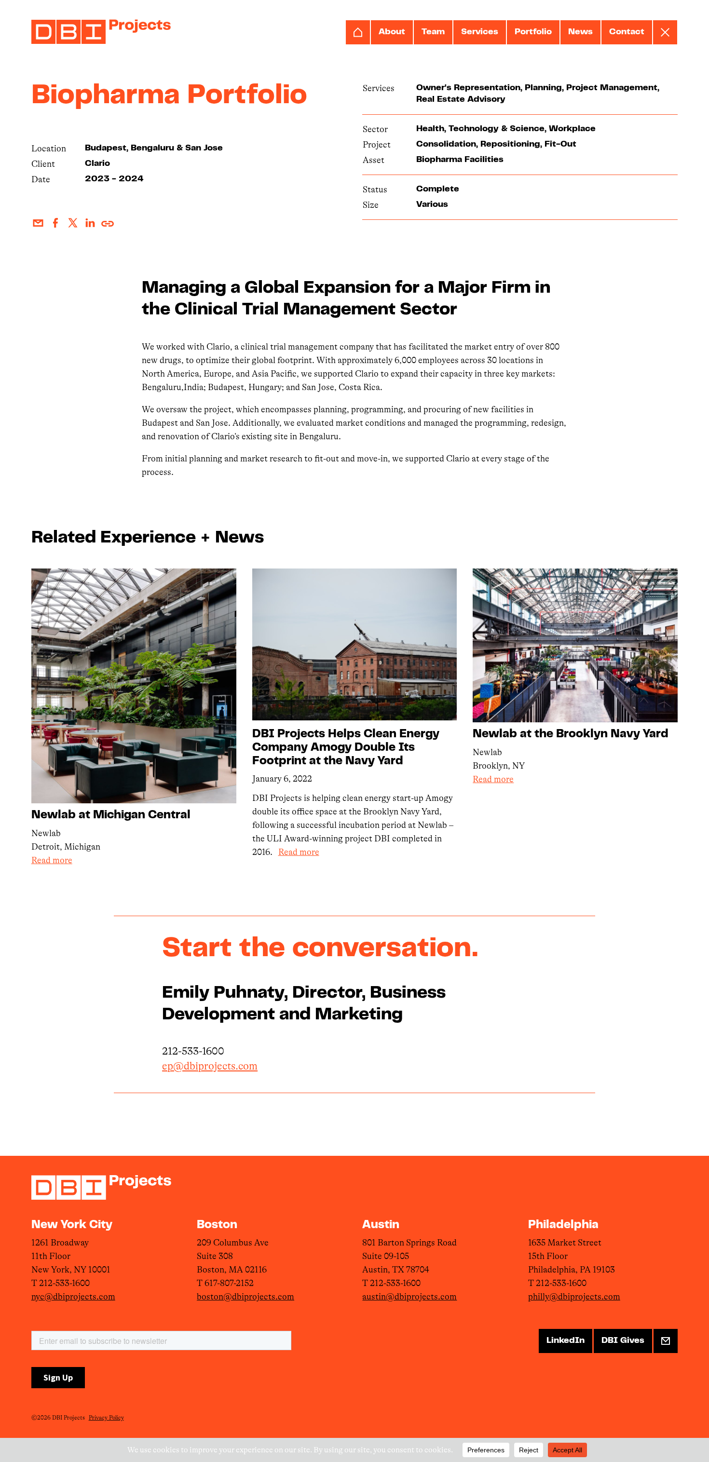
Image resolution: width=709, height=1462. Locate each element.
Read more (51, 860)
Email (38, 223)
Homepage (358, 32)
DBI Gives (622, 1341)
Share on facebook (55, 223)
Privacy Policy (106, 1417)
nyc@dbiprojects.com (73, 1296)
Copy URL (107, 223)
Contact (626, 32)
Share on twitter (73, 223)
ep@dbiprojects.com (210, 1066)
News (580, 32)
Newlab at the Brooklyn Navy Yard (570, 735)
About (392, 32)
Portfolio (533, 32)
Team (433, 32)
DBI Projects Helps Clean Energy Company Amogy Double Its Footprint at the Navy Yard (345, 748)
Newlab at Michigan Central (111, 816)
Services (479, 32)
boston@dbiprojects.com (245, 1296)
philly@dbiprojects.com (574, 1296)
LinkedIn (565, 1341)
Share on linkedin (90, 223)
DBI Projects (101, 31)
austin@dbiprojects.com (409, 1296)
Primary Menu (665, 32)
